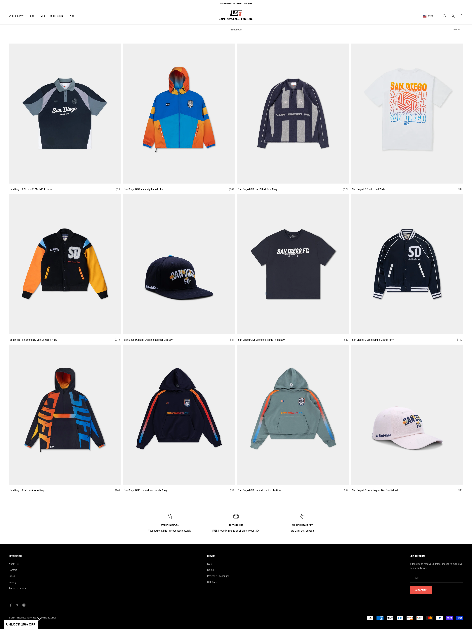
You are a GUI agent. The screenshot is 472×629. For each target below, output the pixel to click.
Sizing (210, 569)
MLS (43, 16)
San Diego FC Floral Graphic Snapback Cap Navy (148, 339)
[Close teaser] (39, 619)
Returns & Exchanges (218, 576)
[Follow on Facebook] (11, 605)
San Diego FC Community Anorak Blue (143, 189)
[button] (21, 624)
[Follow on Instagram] (24, 605)
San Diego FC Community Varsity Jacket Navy (33, 339)
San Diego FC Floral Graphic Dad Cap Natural (375, 490)
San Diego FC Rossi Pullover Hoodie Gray (259, 490)
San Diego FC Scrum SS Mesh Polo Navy (31, 189)
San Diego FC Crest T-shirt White (368, 189)
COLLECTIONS (57, 16)
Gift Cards (212, 582)
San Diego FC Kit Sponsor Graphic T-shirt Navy (261, 339)
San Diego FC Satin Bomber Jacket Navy (373, 339)
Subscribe (420, 590)
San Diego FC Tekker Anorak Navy (27, 490)
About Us (14, 563)
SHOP (32, 16)
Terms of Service (18, 588)
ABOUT (73, 16)
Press (12, 576)
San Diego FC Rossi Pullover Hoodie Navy (145, 490)
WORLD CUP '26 (16, 16)
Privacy (12, 582)
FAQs (210, 563)
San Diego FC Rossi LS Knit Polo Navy (257, 189)
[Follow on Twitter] (17, 605)
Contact (13, 569)
